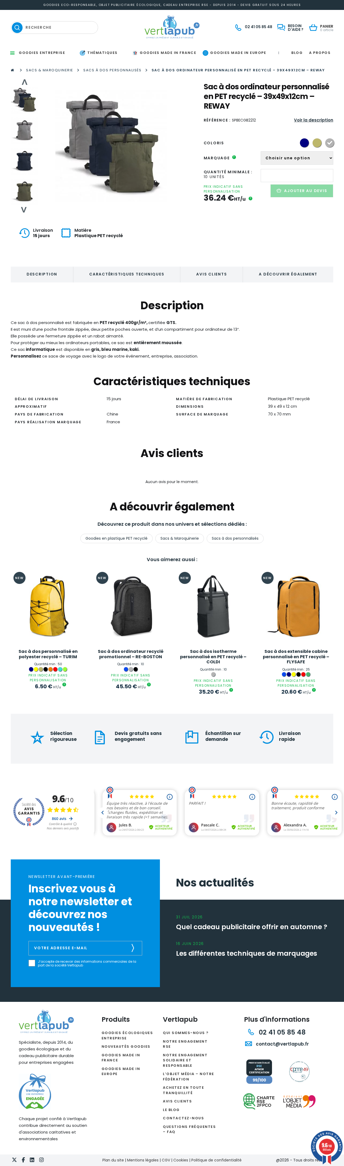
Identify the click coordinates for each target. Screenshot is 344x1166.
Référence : (217, 120)
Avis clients (211, 274)
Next (24, 209)
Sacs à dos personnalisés (112, 70)
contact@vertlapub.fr (282, 1044)
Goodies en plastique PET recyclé (116, 538)
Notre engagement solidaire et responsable (185, 1060)
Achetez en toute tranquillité (183, 1090)
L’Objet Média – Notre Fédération (188, 1076)
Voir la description (313, 120)
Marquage (219, 158)
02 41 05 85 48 (281, 1032)
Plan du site (113, 1160)
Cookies (180, 1160)
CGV (166, 1160)
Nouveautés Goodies (126, 1046)
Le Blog (171, 1109)
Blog (297, 52)
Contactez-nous (183, 1118)
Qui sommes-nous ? (186, 1032)
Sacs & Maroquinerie (49, 70)
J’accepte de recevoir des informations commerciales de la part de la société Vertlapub (87, 964)
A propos (320, 52)
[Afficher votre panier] (314, 28)
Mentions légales (143, 1160)
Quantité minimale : (228, 172)
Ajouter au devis (305, 190)
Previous (24, 82)
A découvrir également (288, 274)
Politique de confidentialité (216, 1160)
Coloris (214, 143)
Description (42, 274)
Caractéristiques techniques (126, 274)
